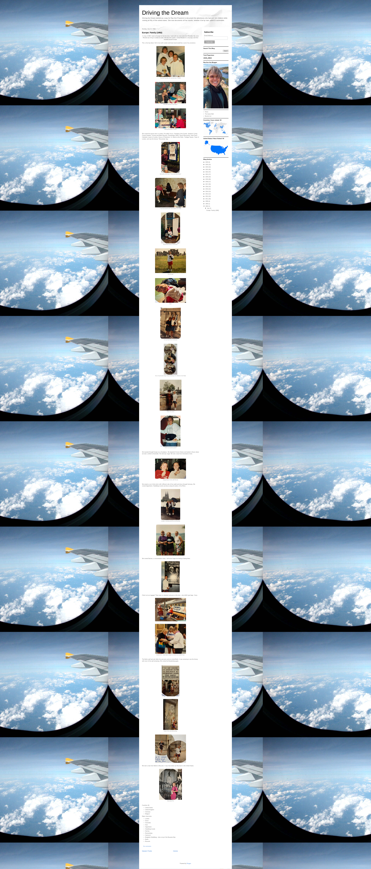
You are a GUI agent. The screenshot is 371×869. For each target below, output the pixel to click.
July (208, 208)
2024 (206, 167)
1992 (206, 206)
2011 (206, 199)
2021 (206, 174)
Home (175, 851)
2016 (206, 186)
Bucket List (208, 116)
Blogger (189, 863)
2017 (206, 184)
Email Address (208, 35)
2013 (206, 194)
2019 (206, 179)
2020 (206, 177)
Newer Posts (147, 851)
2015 (206, 189)
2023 (206, 169)
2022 (206, 172)
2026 (206, 162)
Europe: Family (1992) (152, 33)
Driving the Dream (165, 12)
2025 (206, 164)
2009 (206, 201)
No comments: (147, 846)
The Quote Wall (209, 114)
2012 (206, 196)
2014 (206, 191)
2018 (206, 181)
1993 (206, 203)
